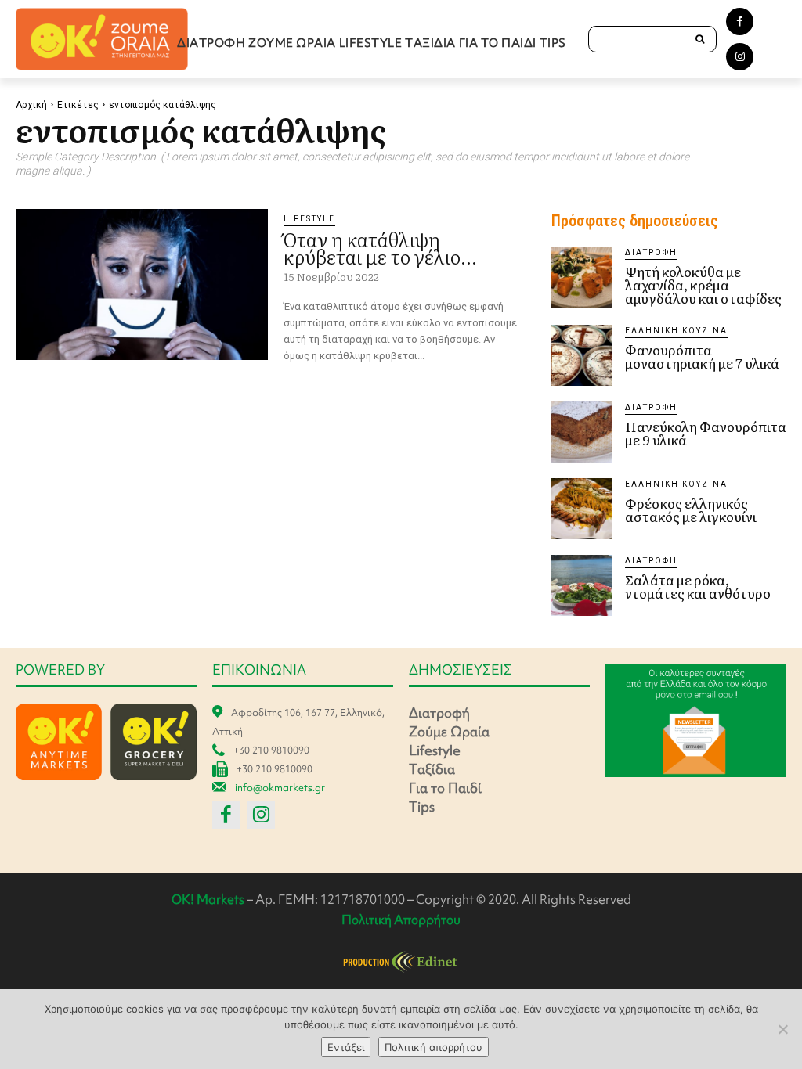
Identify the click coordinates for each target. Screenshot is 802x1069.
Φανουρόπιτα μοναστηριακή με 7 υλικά (702, 356)
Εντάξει (345, 1047)
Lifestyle (309, 218)
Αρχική (31, 104)
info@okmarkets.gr (280, 787)
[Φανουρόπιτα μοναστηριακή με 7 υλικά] (581, 355)
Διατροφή (651, 252)
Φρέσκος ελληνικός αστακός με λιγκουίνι (691, 509)
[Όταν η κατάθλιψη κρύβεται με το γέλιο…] (142, 284)
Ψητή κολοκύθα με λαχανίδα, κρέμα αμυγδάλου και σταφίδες (703, 284)
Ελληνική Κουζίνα (676, 330)
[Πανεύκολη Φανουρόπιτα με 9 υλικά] (581, 432)
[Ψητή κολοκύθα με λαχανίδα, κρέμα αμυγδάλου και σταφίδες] (581, 277)
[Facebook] (739, 21)
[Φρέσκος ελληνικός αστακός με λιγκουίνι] (581, 508)
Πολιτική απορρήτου (433, 1047)
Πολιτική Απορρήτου (401, 919)
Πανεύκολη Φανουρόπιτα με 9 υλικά (705, 432)
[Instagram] (739, 56)
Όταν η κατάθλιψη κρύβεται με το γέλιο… (380, 247)
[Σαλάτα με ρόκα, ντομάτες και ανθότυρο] (581, 585)
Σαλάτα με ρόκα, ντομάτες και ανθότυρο (698, 586)
